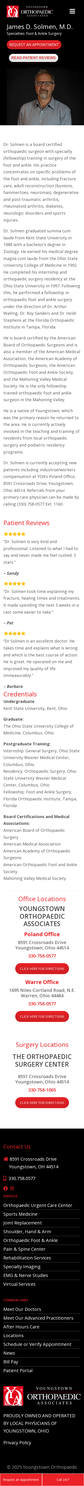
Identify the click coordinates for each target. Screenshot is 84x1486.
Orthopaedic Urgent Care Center (37, 1205)
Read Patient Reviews (33, 58)
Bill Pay (10, 1362)
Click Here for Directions (42, 968)
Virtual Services (19, 1284)
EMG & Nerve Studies (25, 1275)
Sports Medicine (20, 1214)
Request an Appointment (34, 44)
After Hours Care (21, 1327)
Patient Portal (17, 1370)
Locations (13, 1335)
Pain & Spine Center (24, 1249)
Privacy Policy (17, 1443)
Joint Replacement (22, 1223)
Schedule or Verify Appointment (37, 1344)
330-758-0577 (42, 956)
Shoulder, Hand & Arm (27, 1231)
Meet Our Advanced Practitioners (38, 1318)
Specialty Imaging (22, 1267)
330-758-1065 (42, 1090)
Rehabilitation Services (27, 1258)
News (9, 1353)
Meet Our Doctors (22, 1309)
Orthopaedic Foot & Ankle (30, 1240)
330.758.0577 (22, 1178)
